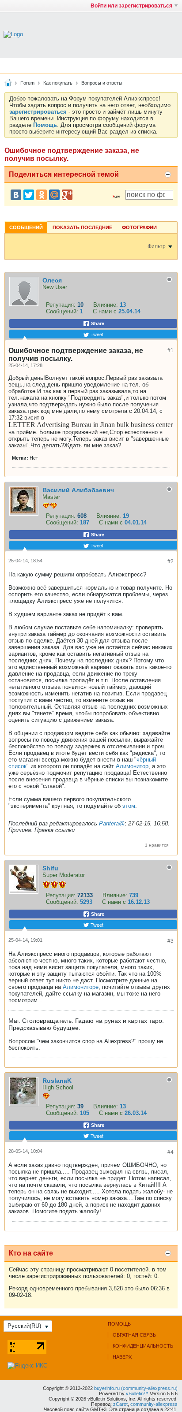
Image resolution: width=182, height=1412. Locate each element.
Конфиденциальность (143, 1346)
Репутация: (61, 304)
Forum (27, 82)
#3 (170, 941)
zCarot (120, 1404)
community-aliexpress (154, 1404)
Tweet (96, 334)
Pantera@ (112, 823)
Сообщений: (62, 311)
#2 (170, 561)
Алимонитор (132, 766)
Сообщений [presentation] (26, 227)
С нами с (105, 311)
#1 (170, 350)
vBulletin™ (137, 1393)
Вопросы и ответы (101, 82)
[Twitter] (28, 195)
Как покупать (57, 82)
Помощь (119, 1324)
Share (97, 323)
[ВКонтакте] (16, 195)
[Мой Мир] (54, 195)
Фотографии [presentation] (139, 227)
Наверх (122, 1357)
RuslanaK (57, 1080)
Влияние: (105, 304)
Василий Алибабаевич (78, 490)
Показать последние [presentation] (82, 227)
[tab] (26, 227)
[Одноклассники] (41, 195)
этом (128, 806)
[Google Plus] (67, 195)
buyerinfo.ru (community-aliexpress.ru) (136, 1388)
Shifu (50, 868)
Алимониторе (81, 987)
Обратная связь (134, 1335)
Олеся (52, 280)
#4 (170, 1152)
